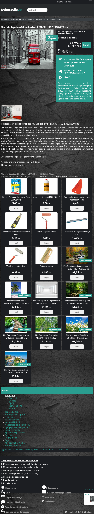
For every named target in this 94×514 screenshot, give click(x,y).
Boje (7, 440)
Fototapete (10, 395)
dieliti (80, 512)
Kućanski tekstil (12, 422)
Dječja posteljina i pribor (16, 427)
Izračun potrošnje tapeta (59, 493)
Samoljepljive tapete (15, 414)
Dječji (11, 403)
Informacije (52, 488)
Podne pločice (12, 437)
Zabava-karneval (13, 445)
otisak (89, 512)
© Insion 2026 (89, 490)
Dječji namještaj (12, 430)
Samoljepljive (15, 406)
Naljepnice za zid (13, 417)
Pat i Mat (9, 435)
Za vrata (13, 408)
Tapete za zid (11, 412)
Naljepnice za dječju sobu (17, 425)
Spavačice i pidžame (15, 432)
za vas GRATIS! (74, 72)
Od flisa (12, 400)
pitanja (70, 512)
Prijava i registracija (64, 2)
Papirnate (13, 398)
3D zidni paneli (12, 419)
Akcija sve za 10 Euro (15, 443)
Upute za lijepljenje (15, 502)
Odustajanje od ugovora (17, 512)
